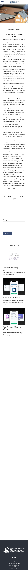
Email (4, 211)
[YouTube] (15, 557)
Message (5, 220)
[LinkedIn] (13, 557)
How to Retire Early (10, 268)
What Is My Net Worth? (11, 297)
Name (4, 202)
